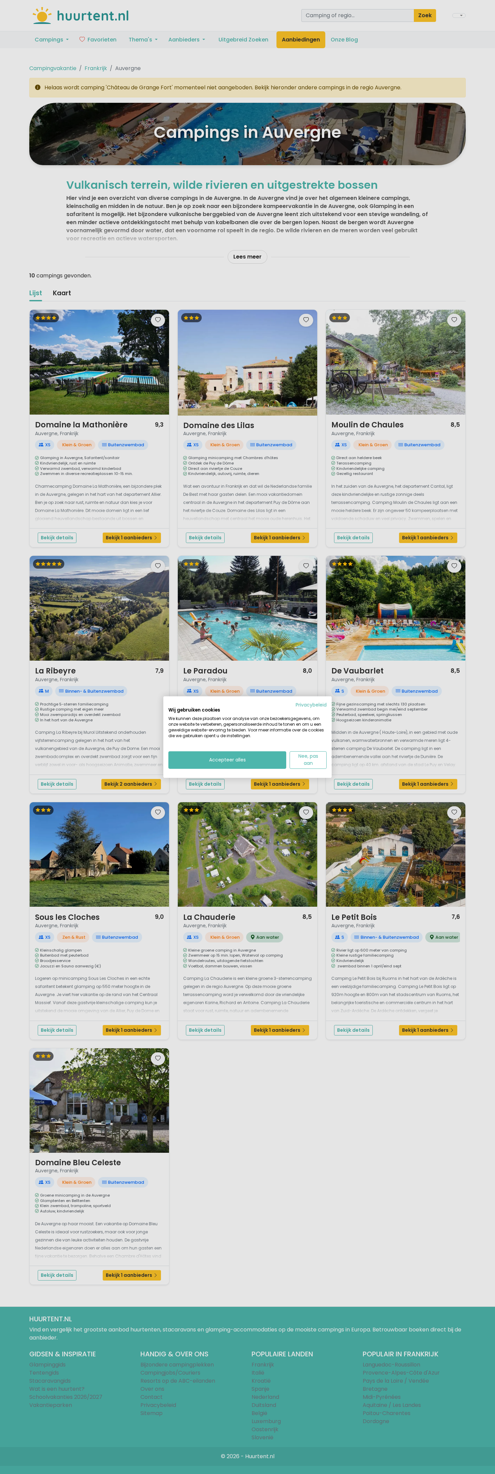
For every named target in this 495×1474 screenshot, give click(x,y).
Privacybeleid (311, 704)
